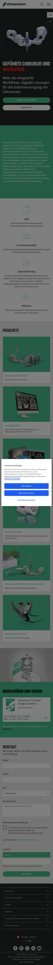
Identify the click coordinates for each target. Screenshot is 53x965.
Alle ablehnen (26, 486)
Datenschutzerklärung (12, 479)
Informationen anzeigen (26, 500)
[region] (26, 482)
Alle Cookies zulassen (26, 493)
